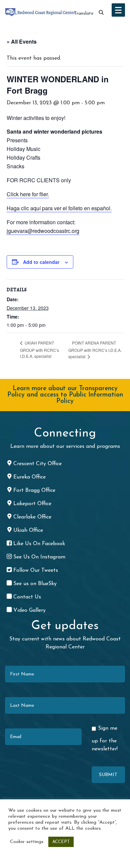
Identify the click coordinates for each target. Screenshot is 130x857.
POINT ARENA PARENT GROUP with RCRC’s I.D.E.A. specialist (95, 350)
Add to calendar (41, 262)
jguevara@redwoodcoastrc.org (43, 231)
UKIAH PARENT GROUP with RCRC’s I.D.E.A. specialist (39, 349)
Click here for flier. (28, 194)
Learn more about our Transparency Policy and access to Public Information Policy (65, 395)
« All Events (22, 41)
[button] (101, 13)
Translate (83, 13)
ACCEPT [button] (61, 842)
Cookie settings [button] (26, 841)
